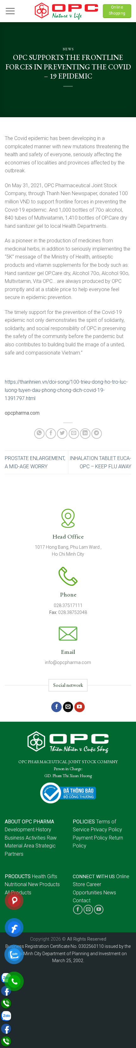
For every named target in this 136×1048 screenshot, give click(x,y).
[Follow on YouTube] (79, 707)
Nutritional (16, 884)
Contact (81, 901)
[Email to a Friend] (74, 433)
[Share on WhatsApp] (39, 433)
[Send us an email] (68, 707)
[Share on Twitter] (62, 433)
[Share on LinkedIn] (85, 433)
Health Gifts (44, 876)
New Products (44, 884)
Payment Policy (90, 838)
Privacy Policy (106, 830)
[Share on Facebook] (51, 433)
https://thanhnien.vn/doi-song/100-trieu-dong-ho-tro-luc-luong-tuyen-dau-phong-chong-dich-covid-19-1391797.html (66, 390)
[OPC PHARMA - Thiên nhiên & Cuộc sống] (66, 11)
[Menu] (10, 11)
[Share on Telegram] (96, 433)
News (68, 49)
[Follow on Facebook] (56, 707)
